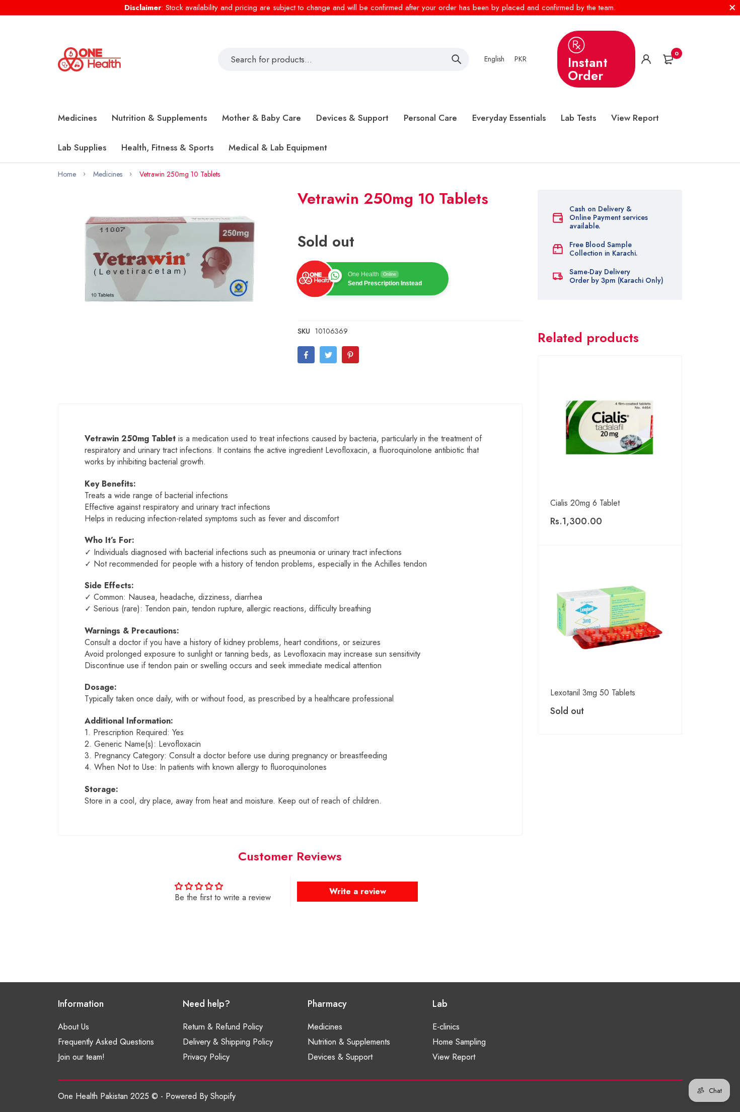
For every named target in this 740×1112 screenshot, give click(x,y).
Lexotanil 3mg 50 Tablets (592, 692)
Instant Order (588, 69)
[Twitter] (328, 354)
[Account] (646, 59)
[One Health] (89, 59)
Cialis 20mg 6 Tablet (585, 503)
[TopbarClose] (732, 7)
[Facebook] (306, 354)
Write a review (357, 891)
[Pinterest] (350, 354)
